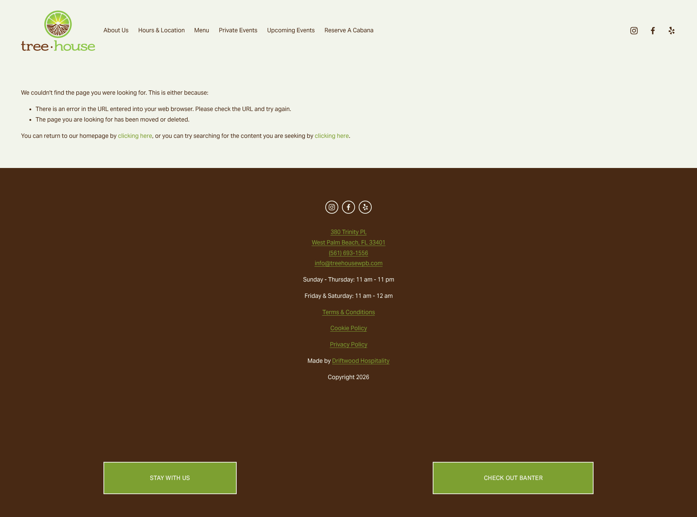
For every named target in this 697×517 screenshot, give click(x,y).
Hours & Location (161, 30)
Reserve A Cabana (349, 30)
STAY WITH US (170, 478)
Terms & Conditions (348, 312)
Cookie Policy (348, 328)
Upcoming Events (291, 30)
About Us (116, 30)
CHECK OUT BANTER (513, 478)
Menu (201, 30)
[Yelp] (671, 30)
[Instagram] (634, 30)
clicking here (135, 136)
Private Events (238, 30)
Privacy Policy (348, 344)
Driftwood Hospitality (361, 361)
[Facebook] (652, 30)
